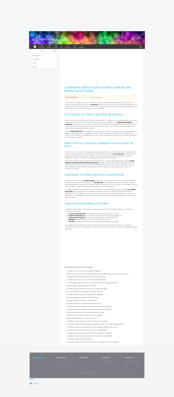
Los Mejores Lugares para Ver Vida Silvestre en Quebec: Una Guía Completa (92, 342)
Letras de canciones (62, 367)
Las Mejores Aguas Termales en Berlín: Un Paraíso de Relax (86, 289)
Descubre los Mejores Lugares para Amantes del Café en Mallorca (89, 309)
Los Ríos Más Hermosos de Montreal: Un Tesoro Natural (85, 277)
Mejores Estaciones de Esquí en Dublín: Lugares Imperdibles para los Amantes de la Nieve (97, 274)
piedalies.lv (39, 357)
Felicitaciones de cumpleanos (65, 364)
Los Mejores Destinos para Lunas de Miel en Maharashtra (86, 280)
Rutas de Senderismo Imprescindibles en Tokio (82, 297)
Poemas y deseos (61, 361)
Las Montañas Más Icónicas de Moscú (79, 339)
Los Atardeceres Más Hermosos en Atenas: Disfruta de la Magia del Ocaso (92, 283)
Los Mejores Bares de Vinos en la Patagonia (81, 300)
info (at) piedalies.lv (107, 361)
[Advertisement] (87, 15)
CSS (80, 364)
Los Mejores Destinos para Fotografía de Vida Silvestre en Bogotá (89, 306)
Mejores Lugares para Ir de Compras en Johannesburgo (85, 312)
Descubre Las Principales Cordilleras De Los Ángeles (84, 315)
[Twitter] (31, 382)
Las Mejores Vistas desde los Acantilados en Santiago (84, 294)
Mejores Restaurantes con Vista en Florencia (81, 318)
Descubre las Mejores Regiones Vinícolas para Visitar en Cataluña (88, 333)
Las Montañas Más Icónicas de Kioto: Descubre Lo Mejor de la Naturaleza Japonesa (95, 324)
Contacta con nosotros (132, 361)
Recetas (35, 67)
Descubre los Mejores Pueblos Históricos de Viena (83, 303)
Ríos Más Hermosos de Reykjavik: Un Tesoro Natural (84, 291)
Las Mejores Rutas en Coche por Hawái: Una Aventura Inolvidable (89, 336)
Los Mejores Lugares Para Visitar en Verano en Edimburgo (86, 330)
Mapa (126, 364)
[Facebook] (35, 382)
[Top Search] (55, 51)
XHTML (81, 361)
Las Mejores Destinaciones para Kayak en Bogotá (83, 271)
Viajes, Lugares (37, 55)
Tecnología (36, 59)
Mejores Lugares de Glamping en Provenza (81, 286)
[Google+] (38, 382)
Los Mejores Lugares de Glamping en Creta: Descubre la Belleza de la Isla (91, 327)
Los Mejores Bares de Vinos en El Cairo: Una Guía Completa (87, 321)
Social (34, 63)
